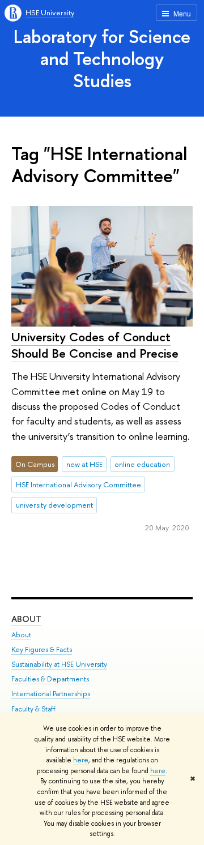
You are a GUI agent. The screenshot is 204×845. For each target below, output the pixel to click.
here (80, 760)
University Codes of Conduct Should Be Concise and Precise (94, 345)
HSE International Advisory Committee (78, 484)
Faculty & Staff (33, 709)
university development (54, 505)
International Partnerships (50, 693)
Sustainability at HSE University (59, 664)
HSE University (50, 12)
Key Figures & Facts (41, 649)
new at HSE (84, 464)
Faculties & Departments (50, 679)
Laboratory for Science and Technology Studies (102, 58)
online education (142, 464)
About (26, 619)
